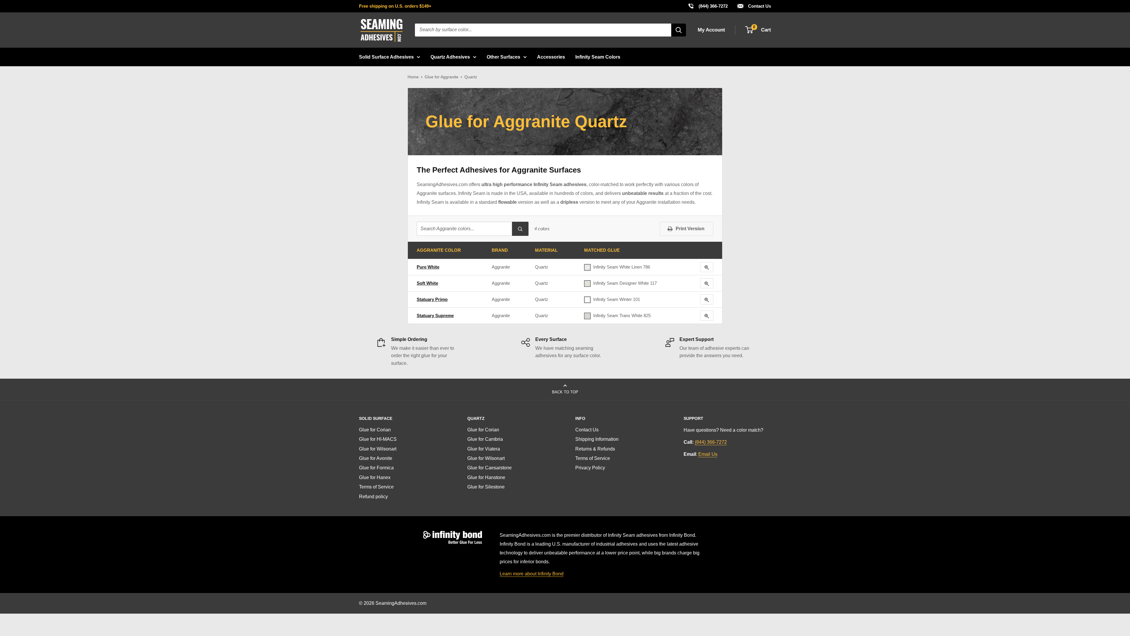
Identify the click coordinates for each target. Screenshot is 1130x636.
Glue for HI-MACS (378, 439)
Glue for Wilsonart (377, 448)
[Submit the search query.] (520, 229)
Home (413, 76)
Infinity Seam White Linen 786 (621, 266)
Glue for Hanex (374, 477)
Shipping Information (597, 439)
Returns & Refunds (595, 448)
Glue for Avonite (375, 458)
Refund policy (373, 496)
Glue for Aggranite (441, 76)
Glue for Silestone (486, 486)
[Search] (678, 30)
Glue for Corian (375, 429)
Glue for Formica (376, 467)
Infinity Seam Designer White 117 (625, 283)
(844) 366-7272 (708, 6)
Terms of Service (376, 486)
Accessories (551, 56)
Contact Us (759, 6)
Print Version (690, 228)
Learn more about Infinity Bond (532, 573)
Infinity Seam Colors (597, 56)
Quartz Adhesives (450, 56)
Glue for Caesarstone (489, 467)
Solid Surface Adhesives (386, 56)
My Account (711, 30)
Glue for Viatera (483, 448)
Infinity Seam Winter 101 (616, 299)
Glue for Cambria (485, 439)
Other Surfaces (503, 56)
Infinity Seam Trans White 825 (622, 315)
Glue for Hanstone (486, 477)
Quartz (541, 266)
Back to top (565, 392)
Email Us (707, 454)
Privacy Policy (590, 467)
